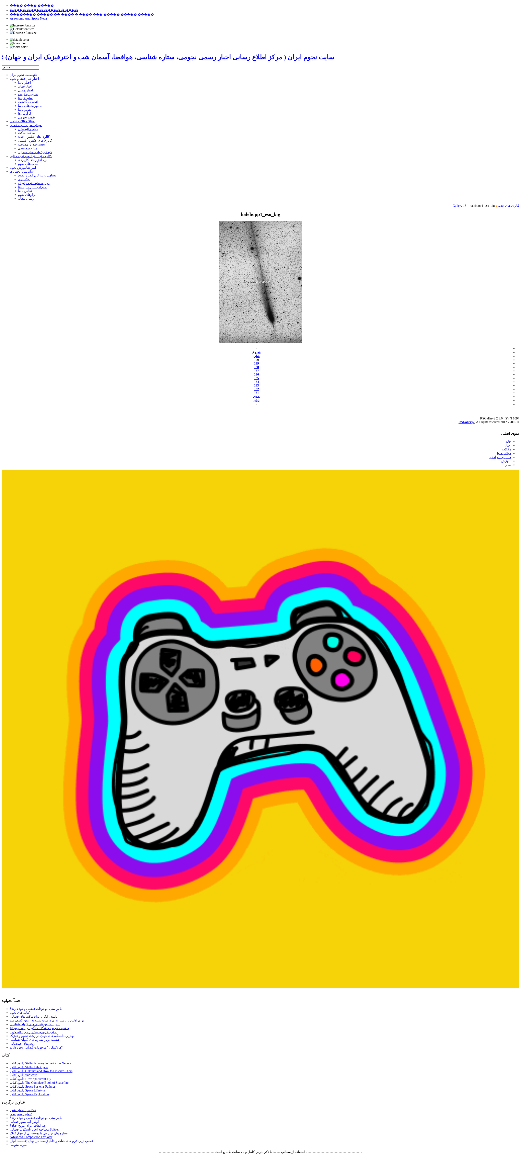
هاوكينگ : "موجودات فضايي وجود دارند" (36, 1047)
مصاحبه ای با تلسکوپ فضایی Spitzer (34, 1129)
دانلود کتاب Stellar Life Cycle (29, 1067)
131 (256, 392)
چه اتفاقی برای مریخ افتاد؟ (28, 1125)
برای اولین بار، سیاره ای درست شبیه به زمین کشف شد (47, 1020)
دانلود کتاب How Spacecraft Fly (30, 1078)
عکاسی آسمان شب (23, 1110)
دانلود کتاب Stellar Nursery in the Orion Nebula (40, 1063)
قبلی (256, 356)
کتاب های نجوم (20, 1012)
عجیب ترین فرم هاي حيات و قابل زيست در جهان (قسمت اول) (51, 1141)
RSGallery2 (467, 422)
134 (256, 381)
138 (256, 367)
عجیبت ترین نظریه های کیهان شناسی (35, 1039)
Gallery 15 (459, 205)
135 (256, 378)
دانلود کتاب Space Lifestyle (27, 1090)
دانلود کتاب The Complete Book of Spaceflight (40, 1082)
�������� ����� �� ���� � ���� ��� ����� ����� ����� (82, 14)
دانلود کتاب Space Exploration (29, 1094)
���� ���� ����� (32, 5)
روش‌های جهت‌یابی (22, 1043)
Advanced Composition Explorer (31, 1137)
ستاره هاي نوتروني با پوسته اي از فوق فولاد (39, 1133)
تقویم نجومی (18, 1144)
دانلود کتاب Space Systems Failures (32, 1086)
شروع (256, 352)
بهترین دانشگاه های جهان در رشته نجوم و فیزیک (42, 1036)
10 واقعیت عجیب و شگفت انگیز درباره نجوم (39, 1028)
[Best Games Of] (260, 986)
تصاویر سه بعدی (21, 1114)
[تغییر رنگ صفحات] (19, 40)
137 (256, 370)
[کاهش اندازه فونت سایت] (23, 33)
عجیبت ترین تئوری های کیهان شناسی (35, 1024)
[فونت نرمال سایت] (22, 29)
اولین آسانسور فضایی (24, 1121)
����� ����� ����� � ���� (44, 10)
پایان (256, 400)
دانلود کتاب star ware (23, 1075)
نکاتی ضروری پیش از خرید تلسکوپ (33, 1032)
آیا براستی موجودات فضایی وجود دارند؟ (36, 1008)
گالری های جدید (508, 205)
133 (256, 385)
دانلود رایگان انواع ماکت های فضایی (34, 1016)
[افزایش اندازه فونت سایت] (22, 25)
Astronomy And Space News (28, 18)
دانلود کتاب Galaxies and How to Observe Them (41, 1071)
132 (256, 389)
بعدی (256, 396)
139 (256, 363)
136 (256, 374)
